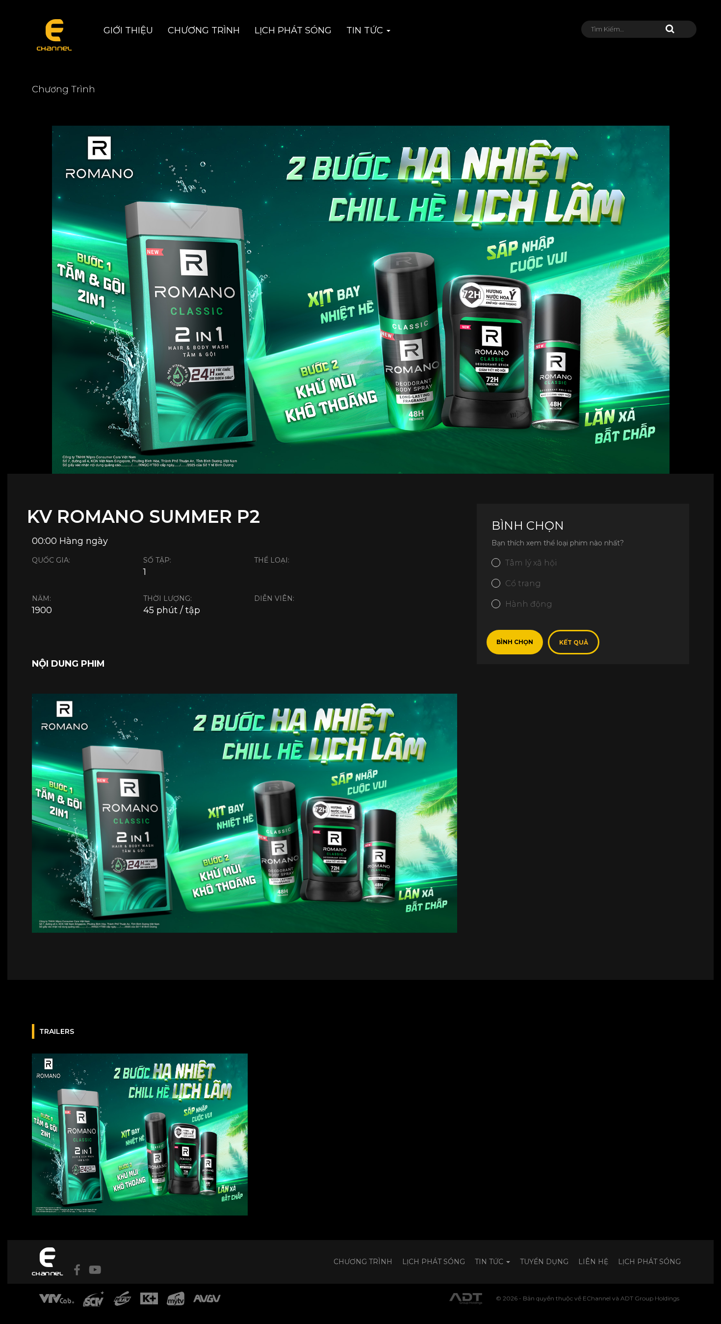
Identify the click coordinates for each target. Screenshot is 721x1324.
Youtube (95, 1269)
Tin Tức (490, 1261)
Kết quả (573, 642)
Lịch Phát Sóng (433, 1261)
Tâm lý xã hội (531, 562)
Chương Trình (363, 1261)
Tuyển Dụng (544, 1261)
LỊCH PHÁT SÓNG (293, 30)
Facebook (77, 1269)
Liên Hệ (593, 1261)
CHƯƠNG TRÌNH (204, 30)
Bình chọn (514, 642)
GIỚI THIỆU (128, 30)
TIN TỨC (366, 30)
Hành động (528, 604)
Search (670, 29)
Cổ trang (523, 583)
